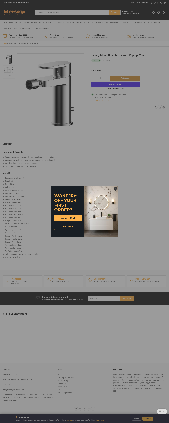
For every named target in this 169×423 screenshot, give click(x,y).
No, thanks (68, 227)
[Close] (115, 189)
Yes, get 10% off (68, 218)
